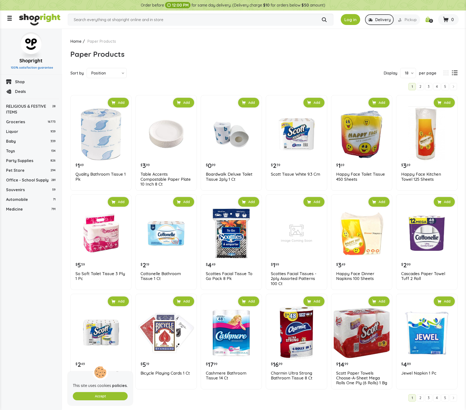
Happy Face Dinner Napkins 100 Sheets (355, 276)
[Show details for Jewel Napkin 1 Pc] (427, 333)
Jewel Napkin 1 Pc (418, 373)
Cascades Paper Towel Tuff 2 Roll (423, 276)
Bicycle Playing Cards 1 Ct (165, 373)
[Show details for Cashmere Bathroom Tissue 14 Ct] (231, 333)
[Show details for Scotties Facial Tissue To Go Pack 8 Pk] (231, 233)
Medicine (31, 209)
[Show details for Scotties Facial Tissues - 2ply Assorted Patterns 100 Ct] (296, 233)
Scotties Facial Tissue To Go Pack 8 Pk (229, 276)
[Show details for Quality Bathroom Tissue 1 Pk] (101, 134)
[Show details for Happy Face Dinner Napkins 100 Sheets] (362, 233)
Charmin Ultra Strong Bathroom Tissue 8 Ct (291, 375)
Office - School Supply (31, 180)
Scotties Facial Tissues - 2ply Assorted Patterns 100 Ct (293, 278)
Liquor (31, 131)
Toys (31, 150)
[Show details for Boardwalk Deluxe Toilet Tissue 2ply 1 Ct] (231, 134)
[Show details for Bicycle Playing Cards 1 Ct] (166, 333)
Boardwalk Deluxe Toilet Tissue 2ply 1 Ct (229, 176)
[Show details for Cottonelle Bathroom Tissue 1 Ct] (166, 233)
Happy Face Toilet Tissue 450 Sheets (360, 176)
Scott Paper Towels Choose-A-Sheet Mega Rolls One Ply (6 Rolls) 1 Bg (361, 378)
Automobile (31, 199)
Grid (446, 73)
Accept (100, 396)
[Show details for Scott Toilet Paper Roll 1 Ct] (101, 333)
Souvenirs (31, 189)
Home (76, 41)
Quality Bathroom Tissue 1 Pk (100, 176)
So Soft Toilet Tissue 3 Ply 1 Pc (100, 276)
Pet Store (31, 170)
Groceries (31, 121)
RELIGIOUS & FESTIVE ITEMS (31, 109)
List (455, 73)
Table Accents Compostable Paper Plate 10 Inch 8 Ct (166, 179)
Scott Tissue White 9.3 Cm (295, 174)
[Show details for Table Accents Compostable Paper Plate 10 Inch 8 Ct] (166, 134)
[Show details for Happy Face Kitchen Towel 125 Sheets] (427, 134)
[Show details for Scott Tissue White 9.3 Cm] (296, 134)
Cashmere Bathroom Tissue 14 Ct (226, 375)
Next (453, 86)
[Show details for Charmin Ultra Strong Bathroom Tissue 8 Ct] (296, 333)
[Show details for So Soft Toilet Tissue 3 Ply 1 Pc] (101, 233)
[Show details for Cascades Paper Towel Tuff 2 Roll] (427, 233)
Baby (31, 141)
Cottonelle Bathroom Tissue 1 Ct (161, 276)
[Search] (324, 20)
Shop (20, 81)
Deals (20, 91)
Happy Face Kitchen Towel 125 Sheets (421, 176)
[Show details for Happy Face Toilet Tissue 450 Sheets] (362, 134)
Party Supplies (31, 160)
